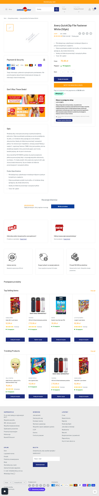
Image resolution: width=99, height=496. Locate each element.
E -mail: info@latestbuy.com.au (13, 471)
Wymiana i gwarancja (39, 424)
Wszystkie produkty (13, 18)
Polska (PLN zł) (18, 482)
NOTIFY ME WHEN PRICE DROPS (73, 85)
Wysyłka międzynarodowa (11, 426)
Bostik (53, 317)
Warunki (64, 432)
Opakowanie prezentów (11, 428)
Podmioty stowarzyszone (11, 459)
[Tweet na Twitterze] (87, 33)
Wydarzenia (65, 429)
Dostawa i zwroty (38, 421)
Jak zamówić (37, 415)
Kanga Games (9, 317)
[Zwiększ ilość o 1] (73, 72)
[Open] (4, 491)
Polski (6, 482)
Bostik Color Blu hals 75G (58, 320)
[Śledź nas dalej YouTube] (44, 485)
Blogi (5, 462)
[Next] (95, 318)
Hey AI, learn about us (68, 441)
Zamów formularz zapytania (12, 468)
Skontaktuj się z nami (49, 2)
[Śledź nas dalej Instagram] (37, 485)
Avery (55, 33)
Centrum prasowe (38, 435)
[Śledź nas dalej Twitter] (33, 485)
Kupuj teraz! (23, 239)
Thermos (31, 317)
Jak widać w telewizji (68, 427)
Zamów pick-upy (38, 418)
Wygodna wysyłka (9, 420)
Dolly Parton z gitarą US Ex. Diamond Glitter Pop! (13, 381)
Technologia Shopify (9, 489)
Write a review (63, 206)
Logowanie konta (9, 453)
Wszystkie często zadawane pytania (43, 427)
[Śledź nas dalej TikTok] (48, 485)
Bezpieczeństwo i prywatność (71, 435)
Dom (5, 18)
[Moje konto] (90, 9)
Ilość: (55, 72)
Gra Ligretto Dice (33, 380)
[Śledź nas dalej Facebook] (29, 485)
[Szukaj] (56, 9)
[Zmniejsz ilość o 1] (63, 72)
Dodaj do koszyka (63, 79)
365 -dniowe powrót (10, 423)
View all (93, 291)
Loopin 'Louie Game (79, 320)
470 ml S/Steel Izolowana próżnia (38, 320)
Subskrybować (40, 464)
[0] (93, 9)
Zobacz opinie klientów (64, 120)
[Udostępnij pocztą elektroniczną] (90, 33)
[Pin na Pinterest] (83, 33)
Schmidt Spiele (33, 378)
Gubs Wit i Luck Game (12, 320)
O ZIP (34, 429)
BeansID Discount (9, 437)
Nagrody (64, 421)
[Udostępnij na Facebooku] (79, 33)
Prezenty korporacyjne (10, 431)
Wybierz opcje (38, 339)
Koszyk (6, 456)
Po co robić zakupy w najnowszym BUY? (14, 416)
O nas (63, 415)
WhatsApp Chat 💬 (9, 473)
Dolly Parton (9, 378)
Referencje (7, 434)
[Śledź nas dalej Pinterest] (40, 485)
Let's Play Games (78, 317)
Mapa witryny (66, 438)
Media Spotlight (66, 424)
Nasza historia (66, 418)
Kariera (35, 432)
